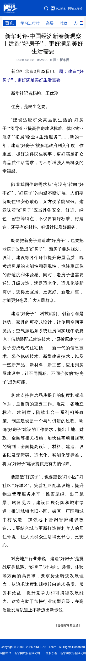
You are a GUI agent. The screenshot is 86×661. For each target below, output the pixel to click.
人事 (77, 23)
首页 (9, 22)
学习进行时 (30, 23)
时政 (63, 23)
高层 (50, 23)
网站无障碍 (75, 8)
